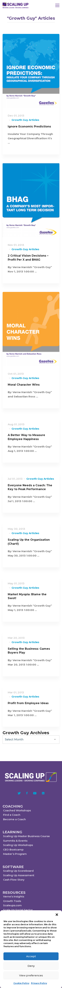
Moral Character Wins (24, 384)
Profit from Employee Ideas (28, 703)
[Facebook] (27, 793)
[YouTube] (35, 793)
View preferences (31, 975)
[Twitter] (19, 793)
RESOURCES (14, 892)
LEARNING (12, 832)
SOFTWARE (13, 867)
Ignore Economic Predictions (29, 126)
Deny (31, 965)
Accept (31, 956)
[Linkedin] (43, 793)
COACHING (13, 806)
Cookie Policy (21, 983)
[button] (57, 914)
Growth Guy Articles (25, 120)
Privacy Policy (39, 983)
